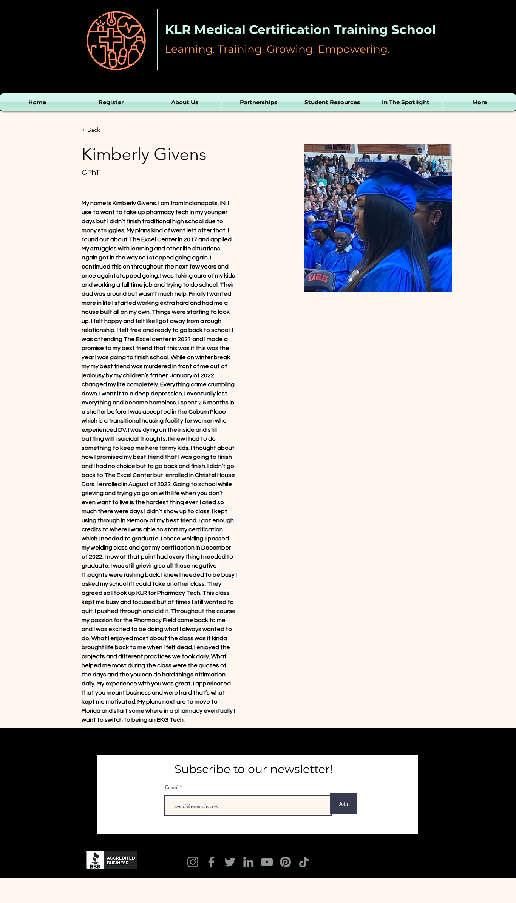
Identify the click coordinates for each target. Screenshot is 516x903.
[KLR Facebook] (211, 862)
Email (172, 787)
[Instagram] (192, 862)
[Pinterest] (285, 862)
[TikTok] (304, 862)
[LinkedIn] (248, 862)
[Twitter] (229, 862)
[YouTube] (267, 862)
